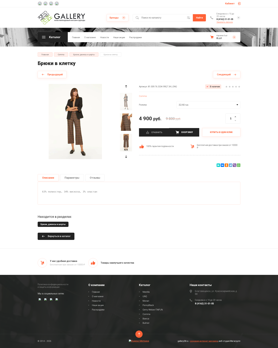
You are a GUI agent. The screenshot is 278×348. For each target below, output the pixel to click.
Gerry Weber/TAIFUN (153, 309)
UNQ (145, 296)
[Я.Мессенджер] (218, 165)
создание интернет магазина (204, 341)
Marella (146, 292)
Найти (199, 17)
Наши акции (119, 37)
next (126, 156)
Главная (76, 37)
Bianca (146, 318)
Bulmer (146, 323)
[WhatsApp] (238, 165)
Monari (146, 301)
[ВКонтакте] (222, 165)
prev (126, 86)
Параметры (72, 177)
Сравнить (156, 132)
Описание (48, 177)
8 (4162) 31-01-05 (224, 19)
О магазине (90, 37)
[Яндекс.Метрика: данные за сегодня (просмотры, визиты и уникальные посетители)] (139, 341)
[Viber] (234, 165)
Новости (104, 37)
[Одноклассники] (226, 165)
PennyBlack (148, 305)
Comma (143, 96)
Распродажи (135, 37)
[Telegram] (230, 165)
